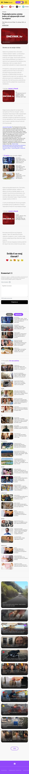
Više (14, 748)
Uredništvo (4, 770)
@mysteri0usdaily (7, 127)
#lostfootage (13, 146)
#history (23, 145)
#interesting (6, 146)
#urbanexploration (7, 145)
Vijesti (13, 6)
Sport (20, 6)
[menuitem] (26, 2)
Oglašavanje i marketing (15, 770)
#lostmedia (20, 146)
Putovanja (27, 6)
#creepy (15, 145)
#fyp (9, 148)
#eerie (19, 145)
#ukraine (5, 148)
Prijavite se (14, 302)
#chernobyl (15, 144)
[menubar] (26, 2)
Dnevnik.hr (6, 6)
